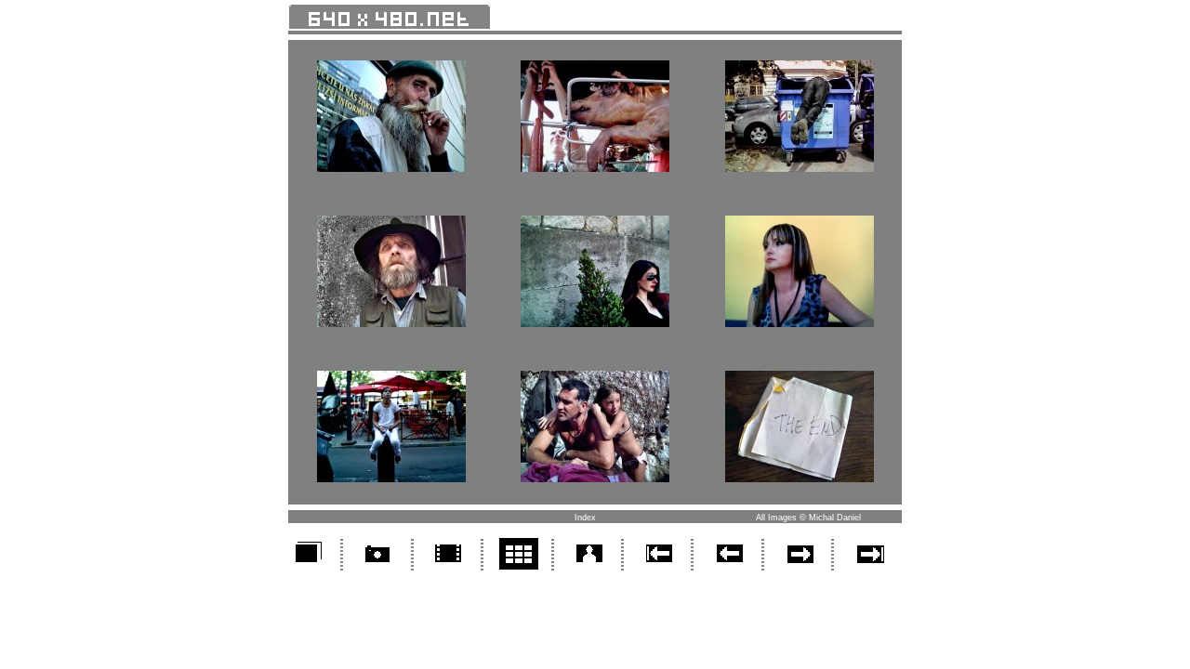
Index (585, 517)
